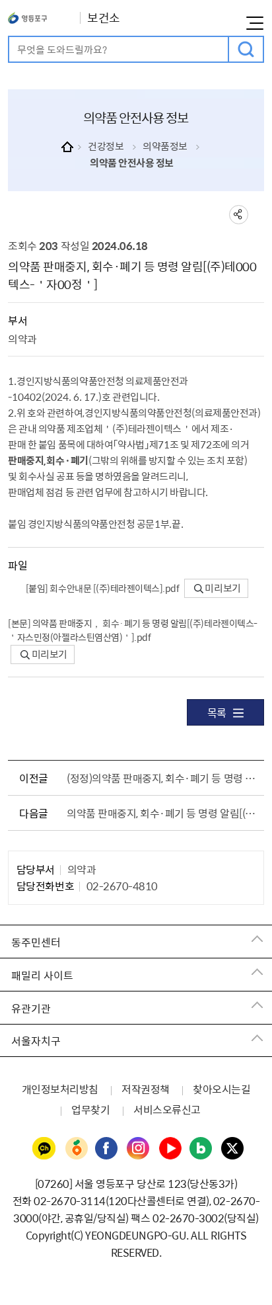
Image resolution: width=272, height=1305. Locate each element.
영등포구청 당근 (76, 1149)
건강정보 (105, 146)
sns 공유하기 (238, 214)
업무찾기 (90, 1109)
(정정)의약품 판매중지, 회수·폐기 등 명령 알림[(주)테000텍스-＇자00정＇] (162, 778)
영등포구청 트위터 (233, 1149)
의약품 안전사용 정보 (132, 162)
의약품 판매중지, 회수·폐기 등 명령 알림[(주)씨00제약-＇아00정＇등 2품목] (162, 813)
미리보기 (222, 588)
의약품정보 (165, 146)
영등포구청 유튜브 (170, 1149)
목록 (216, 712)
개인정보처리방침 (60, 1089)
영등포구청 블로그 (201, 1149)
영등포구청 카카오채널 (44, 1149)
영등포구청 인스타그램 (139, 1149)
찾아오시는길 (221, 1089)
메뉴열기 (255, 23)
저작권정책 (145, 1089)
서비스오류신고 (167, 1109)
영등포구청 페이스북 (107, 1149)
